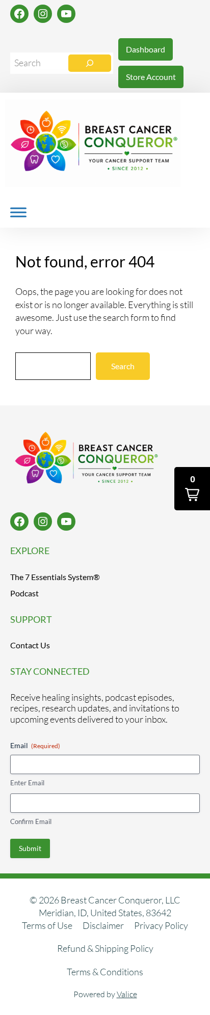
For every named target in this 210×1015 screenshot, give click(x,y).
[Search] (89, 63)
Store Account (151, 76)
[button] (192, 488)
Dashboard (145, 49)
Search (123, 366)
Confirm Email (30, 821)
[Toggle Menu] (18, 212)
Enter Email (27, 783)
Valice (127, 994)
